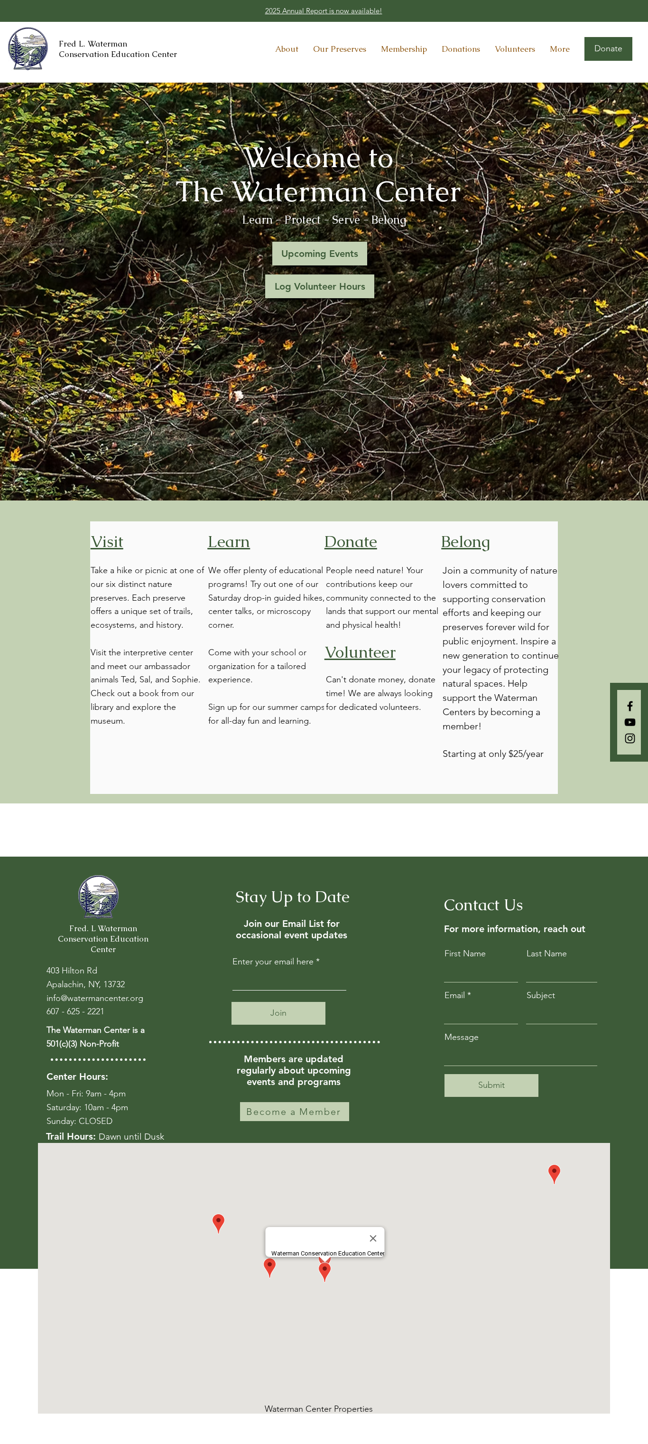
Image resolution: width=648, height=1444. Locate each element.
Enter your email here (273, 961)
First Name (465, 953)
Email (454, 995)
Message (461, 1037)
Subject (541, 995)
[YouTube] (630, 722)
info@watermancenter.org (94, 998)
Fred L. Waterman (93, 43)
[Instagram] (630, 738)
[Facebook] (630, 706)
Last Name (547, 953)
